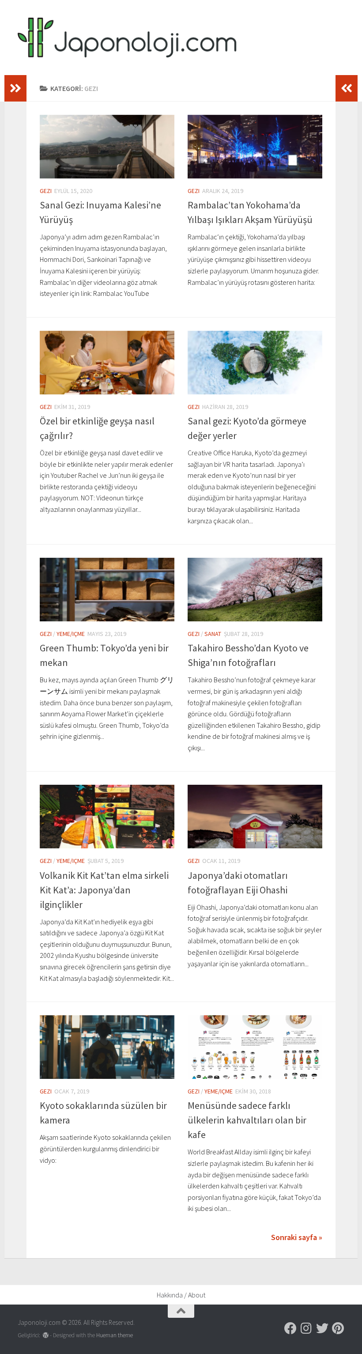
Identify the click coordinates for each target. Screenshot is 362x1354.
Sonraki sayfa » (296, 1237)
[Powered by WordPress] (46, 1335)
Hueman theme (114, 1335)
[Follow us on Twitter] (322, 1328)
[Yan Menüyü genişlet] (15, 88)
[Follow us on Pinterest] (338, 1328)
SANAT (212, 634)
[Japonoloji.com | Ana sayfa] (127, 37)
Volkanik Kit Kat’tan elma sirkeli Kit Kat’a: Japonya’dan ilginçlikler (104, 890)
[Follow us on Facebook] (290, 1328)
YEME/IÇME (71, 634)
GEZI (46, 191)
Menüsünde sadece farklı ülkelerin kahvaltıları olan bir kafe (247, 1120)
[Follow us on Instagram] (306, 1328)
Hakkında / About (181, 1294)
